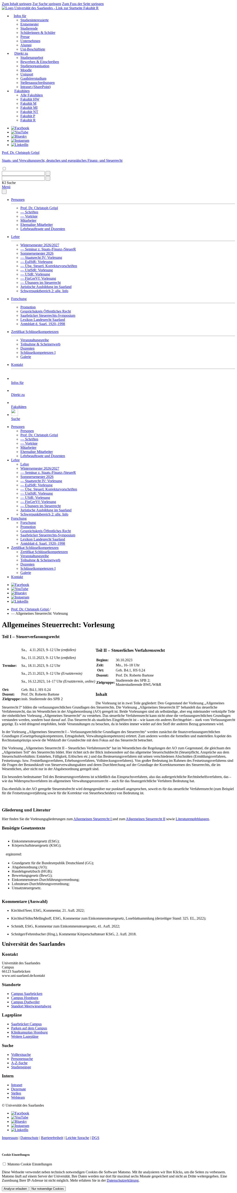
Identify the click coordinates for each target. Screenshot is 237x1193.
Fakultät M (28, 103)
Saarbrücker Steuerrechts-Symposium (47, 315)
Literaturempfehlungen (192, 819)
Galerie (25, 357)
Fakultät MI (28, 108)
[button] (9, 183)
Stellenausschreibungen (37, 83)
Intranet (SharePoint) (35, 87)
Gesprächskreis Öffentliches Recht (45, 311)
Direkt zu (21, 53)
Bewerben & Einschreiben (39, 62)
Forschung (19, 299)
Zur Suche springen (46, 4)
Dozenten (27, 348)
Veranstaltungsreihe (34, 340)
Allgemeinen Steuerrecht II (145, 819)
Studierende (29, 28)
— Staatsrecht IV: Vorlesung (41, 257)
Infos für (20, 16)
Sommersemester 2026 (36, 253)
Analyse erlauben (15, 1188)
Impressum (10, 1138)
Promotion (28, 307)
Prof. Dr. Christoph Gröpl (39, 208)
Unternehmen (30, 41)
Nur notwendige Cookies (47, 1188)
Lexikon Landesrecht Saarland (42, 320)
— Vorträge (28, 216)
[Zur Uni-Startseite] (42, 8)
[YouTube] (19, 132)
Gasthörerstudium (33, 78)
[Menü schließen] (4, 191)
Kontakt (17, 365)
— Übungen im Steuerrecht (40, 283)
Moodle (26, 70)
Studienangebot (31, 58)
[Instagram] (20, 140)
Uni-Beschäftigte (32, 49)
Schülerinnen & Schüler (37, 33)
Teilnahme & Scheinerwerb (40, 344)
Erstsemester (29, 24)
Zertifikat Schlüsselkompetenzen (35, 332)
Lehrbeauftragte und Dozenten (42, 229)
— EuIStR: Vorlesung (36, 262)
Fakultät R (91, 8)
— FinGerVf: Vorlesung (38, 278)
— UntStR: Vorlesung (36, 270)
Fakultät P (27, 116)
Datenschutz (29, 1138)
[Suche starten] (48, 173)
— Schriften (29, 212)
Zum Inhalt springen (16, 4)
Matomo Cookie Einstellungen (29, 1164)
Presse (25, 37)
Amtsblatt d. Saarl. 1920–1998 (42, 324)
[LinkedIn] (19, 145)
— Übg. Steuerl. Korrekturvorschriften (48, 266)
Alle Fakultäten (31, 95)
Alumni (25, 45)
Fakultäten (22, 91)
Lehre (15, 237)
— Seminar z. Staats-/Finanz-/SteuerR (48, 249)
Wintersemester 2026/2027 (39, 245)
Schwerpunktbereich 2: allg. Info (44, 291)
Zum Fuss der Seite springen (83, 4)
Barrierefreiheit (52, 1138)
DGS (95, 1138)
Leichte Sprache (77, 1138)
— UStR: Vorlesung (35, 274)
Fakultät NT (29, 112)
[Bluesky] (19, 136)
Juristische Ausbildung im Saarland (46, 287)
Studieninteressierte (34, 20)
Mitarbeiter (28, 220)
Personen (18, 200)
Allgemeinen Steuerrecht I (92, 819)
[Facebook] (20, 128)
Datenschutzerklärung (123, 1180)
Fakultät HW (29, 99)
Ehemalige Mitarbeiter (36, 225)
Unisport (26, 74)
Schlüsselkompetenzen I (38, 352)
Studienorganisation (34, 66)
